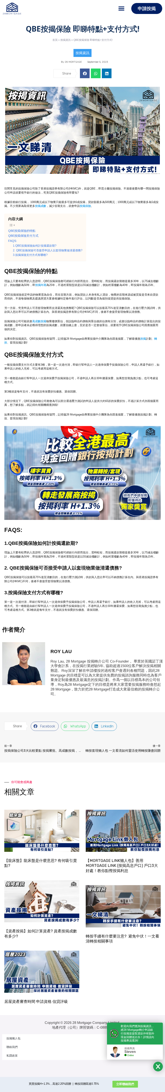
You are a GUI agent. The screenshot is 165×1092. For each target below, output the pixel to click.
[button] (121, 8)
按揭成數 (40, 206)
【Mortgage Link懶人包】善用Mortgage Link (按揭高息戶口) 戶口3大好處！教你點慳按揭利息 (122, 865)
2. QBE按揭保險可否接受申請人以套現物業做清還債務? (47, 250)
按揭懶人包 (13, 1038)
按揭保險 (85, 206)
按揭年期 (40, 285)
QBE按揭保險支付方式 (23, 235)
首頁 (55, 39)
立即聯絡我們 (125, 1084)
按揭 (143, 338)
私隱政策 (12, 1055)
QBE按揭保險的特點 (21, 230)
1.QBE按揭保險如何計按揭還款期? (34, 245)
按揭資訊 (65, 39)
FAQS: (12, 241)
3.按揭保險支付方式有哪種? (30, 255)
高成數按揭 (39, 321)
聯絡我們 (12, 1047)
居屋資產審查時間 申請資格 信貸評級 (36, 1001)
